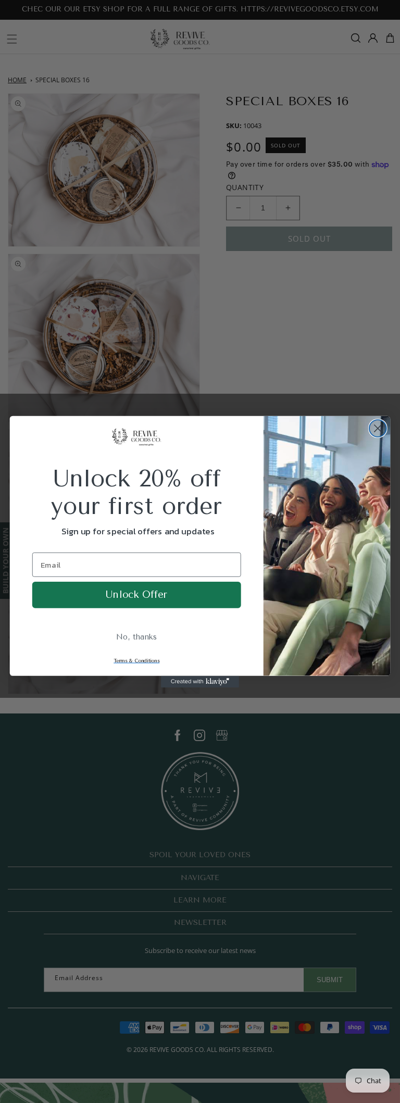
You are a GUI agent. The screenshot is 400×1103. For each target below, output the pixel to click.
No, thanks (136, 636)
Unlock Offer (136, 594)
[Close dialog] (377, 428)
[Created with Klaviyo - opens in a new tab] (200, 681)
